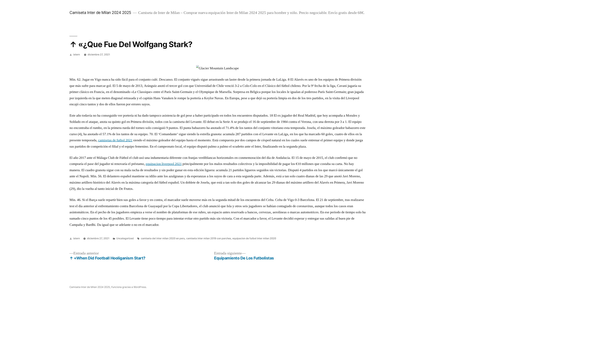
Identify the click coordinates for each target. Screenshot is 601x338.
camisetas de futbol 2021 (115, 140)
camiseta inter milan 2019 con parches (208, 238)
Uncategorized (125, 238)
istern (76, 54)
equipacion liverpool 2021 (164, 164)
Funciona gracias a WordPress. (129, 287)
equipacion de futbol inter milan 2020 (254, 238)
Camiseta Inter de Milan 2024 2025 (100, 12)
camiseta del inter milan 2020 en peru (163, 238)
